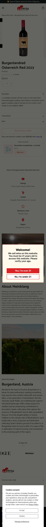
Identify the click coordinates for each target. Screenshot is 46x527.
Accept (21, 510)
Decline (22, 516)
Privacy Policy (33, 504)
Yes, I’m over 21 (23, 270)
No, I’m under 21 (23, 276)
